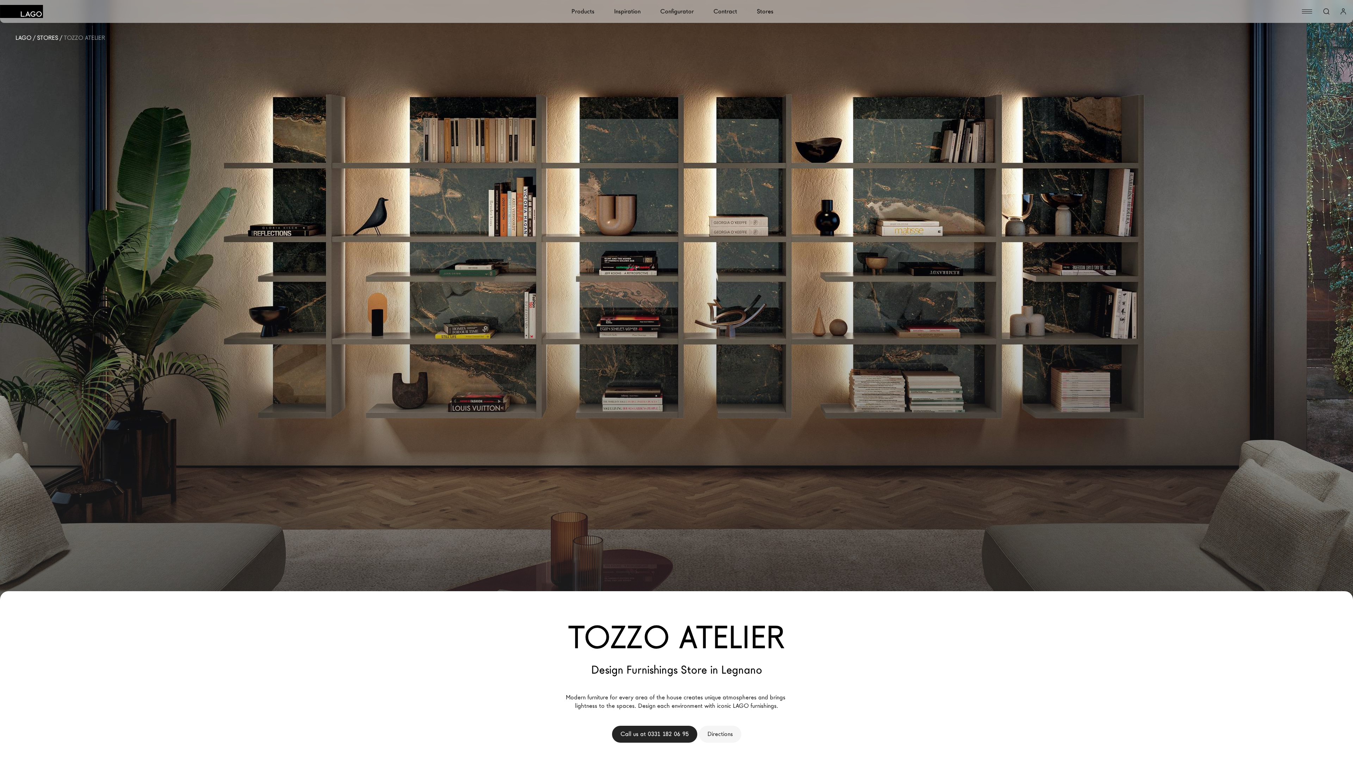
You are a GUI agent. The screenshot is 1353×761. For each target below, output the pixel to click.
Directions (720, 734)
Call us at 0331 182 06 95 (654, 734)
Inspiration (627, 11)
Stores (765, 11)
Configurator (677, 11)
